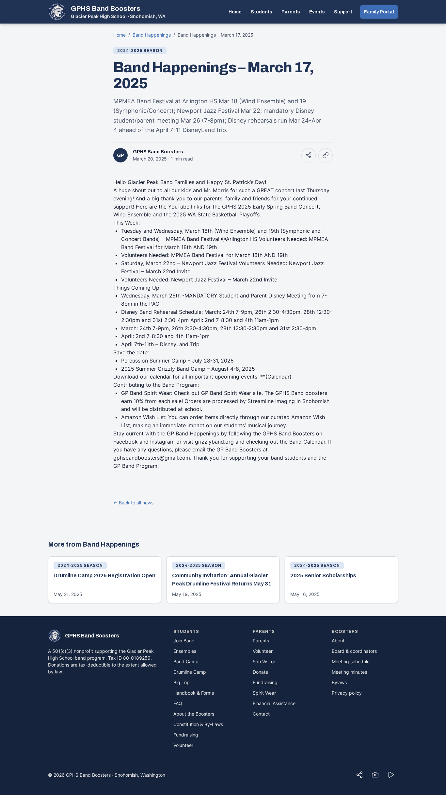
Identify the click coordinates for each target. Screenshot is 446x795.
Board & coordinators (354, 651)
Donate (260, 672)
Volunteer (183, 745)
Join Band (184, 640)
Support (343, 11)
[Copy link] (325, 155)
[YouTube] (391, 775)
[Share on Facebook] (308, 155)
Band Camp (186, 661)
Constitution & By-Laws (198, 724)
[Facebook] (359, 775)
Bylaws (339, 682)
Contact (261, 714)
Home (235, 11)
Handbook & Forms (193, 693)
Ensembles (184, 651)
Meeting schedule (351, 661)
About (338, 640)
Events (317, 11)
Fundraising (185, 734)
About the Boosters (193, 714)
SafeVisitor (264, 661)
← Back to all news (133, 502)
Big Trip (181, 682)
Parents (290, 11)
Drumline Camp (189, 672)
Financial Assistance (274, 703)
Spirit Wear (264, 693)
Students (261, 11)
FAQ (177, 703)
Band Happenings (152, 35)
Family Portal (379, 11)
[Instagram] (375, 775)
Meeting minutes (349, 672)
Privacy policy (347, 693)
